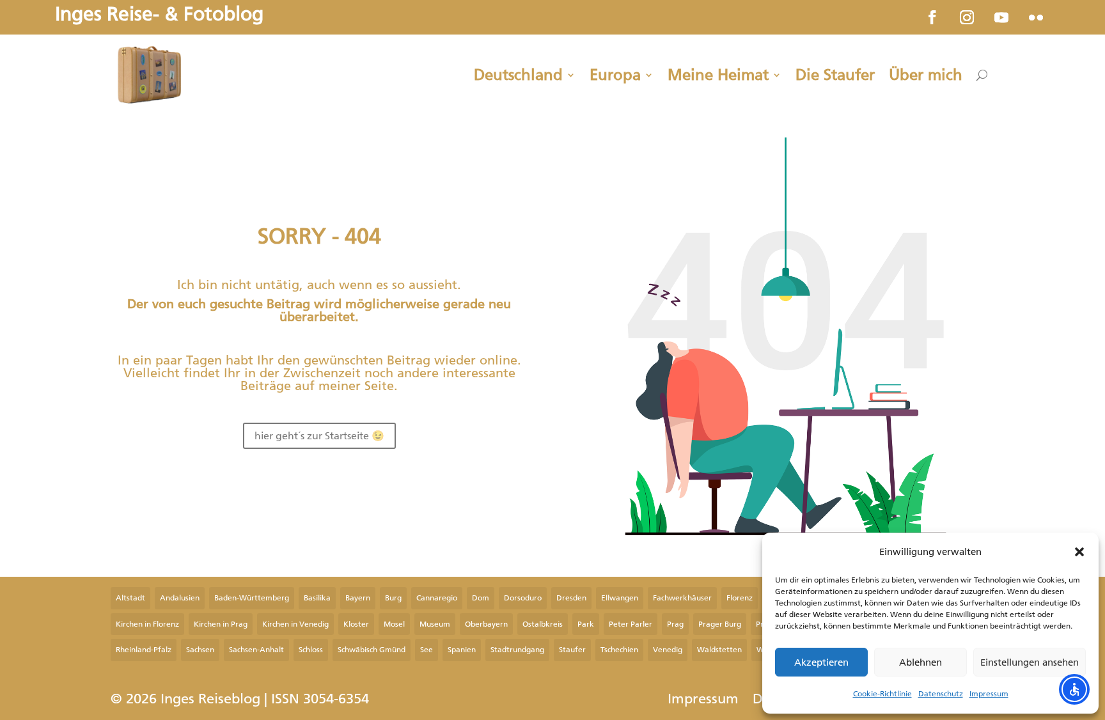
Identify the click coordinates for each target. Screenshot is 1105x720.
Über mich (925, 75)
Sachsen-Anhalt (256, 649)
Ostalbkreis (542, 624)
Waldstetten (719, 649)
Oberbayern (486, 624)
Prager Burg (719, 624)
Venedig (667, 649)
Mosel (394, 624)
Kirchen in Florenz (147, 624)
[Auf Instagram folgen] (967, 17)
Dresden (571, 597)
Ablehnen (920, 662)
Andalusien (180, 597)
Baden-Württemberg (251, 597)
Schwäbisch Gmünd (371, 649)
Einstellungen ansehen (1029, 662)
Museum (434, 624)
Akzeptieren (821, 662)
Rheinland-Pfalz (143, 649)
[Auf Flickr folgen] (1036, 17)
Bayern (357, 597)
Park (585, 624)
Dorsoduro (523, 597)
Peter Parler (630, 624)
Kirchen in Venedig (295, 624)
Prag (675, 624)
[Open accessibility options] (1074, 689)
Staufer (572, 649)
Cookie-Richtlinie (882, 693)
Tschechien (619, 649)
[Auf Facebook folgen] (932, 17)
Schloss (311, 649)
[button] (1079, 551)
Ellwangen (619, 597)
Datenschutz (940, 693)
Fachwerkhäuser (682, 597)
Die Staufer (835, 75)
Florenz (739, 597)
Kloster (356, 624)
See (426, 649)
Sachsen (200, 649)
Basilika (317, 597)
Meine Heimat (718, 75)
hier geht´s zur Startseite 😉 (319, 436)
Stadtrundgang (517, 649)
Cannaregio (436, 597)
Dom (480, 597)
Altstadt (130, 597)
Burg (393, 597)
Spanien (462, 649)
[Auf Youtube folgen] (1001, 17)
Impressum (988, 693)
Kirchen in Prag (220, 624)
